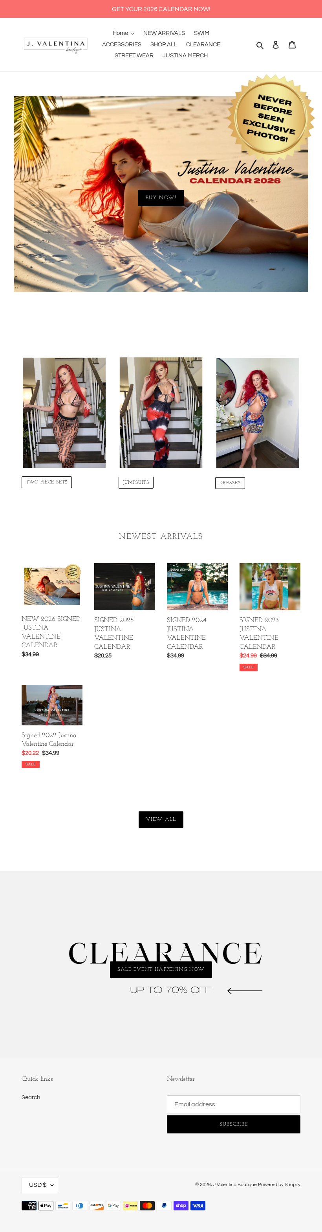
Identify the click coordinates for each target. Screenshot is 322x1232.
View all (161, 819)
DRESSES (230, 483)
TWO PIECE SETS (47, 482)
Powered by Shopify (279, 1184)
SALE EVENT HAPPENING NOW (161, 969)
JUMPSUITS (136, 482)
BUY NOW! (161, 197)
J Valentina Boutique (235, 1184)
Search (31, 1097)
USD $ (38, 1185)
